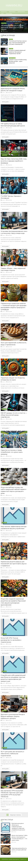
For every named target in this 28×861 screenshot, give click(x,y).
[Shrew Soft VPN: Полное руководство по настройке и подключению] (14, 627)
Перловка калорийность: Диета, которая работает (19, 849)
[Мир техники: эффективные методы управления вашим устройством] (14, 515)
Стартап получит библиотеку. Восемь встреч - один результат (18, 61)
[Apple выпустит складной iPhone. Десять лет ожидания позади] (14, 77)
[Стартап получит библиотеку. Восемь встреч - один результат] (4, 60)
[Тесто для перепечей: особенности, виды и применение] (14, 332)
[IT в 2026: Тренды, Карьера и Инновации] (14, 185)
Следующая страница (15, 814)
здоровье (12, 11)
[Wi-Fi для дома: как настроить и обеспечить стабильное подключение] (14, 741)
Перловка (9, 13)
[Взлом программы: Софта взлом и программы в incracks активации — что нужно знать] (5, 839)
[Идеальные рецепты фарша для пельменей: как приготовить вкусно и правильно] (14, 551)
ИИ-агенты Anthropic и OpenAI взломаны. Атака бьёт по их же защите (12, 27)
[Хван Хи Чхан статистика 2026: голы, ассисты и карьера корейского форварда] (14, 148)
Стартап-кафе (12, 58)
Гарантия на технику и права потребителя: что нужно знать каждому (12, 452)
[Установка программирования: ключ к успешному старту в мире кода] (14, 220)
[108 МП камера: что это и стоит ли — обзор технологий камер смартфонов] (14, 402)
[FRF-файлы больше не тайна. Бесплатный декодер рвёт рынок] (14, 113)
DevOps (10, 39)
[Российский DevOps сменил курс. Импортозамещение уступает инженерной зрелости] (4, 42)
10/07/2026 (6, 31)
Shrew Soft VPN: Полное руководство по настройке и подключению (11, 640)
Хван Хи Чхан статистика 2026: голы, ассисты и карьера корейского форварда (14, 161)
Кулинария (21, 11)
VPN (2, 13)
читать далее (5, 101)
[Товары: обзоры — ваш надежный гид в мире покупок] (14, 257)
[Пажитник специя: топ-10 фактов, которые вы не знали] (14, 367)
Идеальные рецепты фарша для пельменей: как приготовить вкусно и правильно (14, 564)
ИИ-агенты (4, 23)
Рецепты (4, 11)
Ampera (11, 48)
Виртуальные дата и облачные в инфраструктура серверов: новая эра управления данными (18, 827)
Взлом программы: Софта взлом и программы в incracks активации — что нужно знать (19, 838)
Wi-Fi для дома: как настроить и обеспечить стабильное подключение (12, 753)
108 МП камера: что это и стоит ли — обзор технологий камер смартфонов (14, 415)
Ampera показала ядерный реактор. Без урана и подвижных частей (17, 52)
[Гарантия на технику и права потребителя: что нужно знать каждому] (14, 439)
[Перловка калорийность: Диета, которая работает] (5, 850)
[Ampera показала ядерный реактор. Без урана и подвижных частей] (4, 51)
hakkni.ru (14, 5)
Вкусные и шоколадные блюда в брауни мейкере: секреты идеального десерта (13, 716)
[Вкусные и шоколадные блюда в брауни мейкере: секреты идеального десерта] (14, 703)
